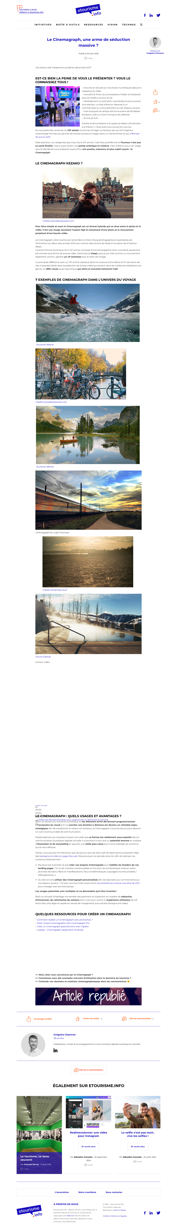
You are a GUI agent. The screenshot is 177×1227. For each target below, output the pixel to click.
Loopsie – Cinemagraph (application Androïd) (60, 930)
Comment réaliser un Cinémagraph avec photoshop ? (65, 920)
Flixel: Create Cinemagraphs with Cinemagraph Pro (63, 923)
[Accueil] (89, 5)
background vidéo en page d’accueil (58, 856)
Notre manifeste (87, 1192)
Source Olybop (43, 656)
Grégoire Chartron (65, 1034)
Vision (113, 24)
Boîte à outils (68, 24)
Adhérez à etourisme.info (31, 12)
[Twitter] (158, 15)
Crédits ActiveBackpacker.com (58, 221)
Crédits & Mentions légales (115, 1216)
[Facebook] (145, 15)
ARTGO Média (119, 1210)
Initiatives (43, 24)
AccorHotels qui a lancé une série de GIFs (118, 883)
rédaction (70, 1215)
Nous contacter (114, 1192)
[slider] (72, 820)
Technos (129, 24)
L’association (62, 1192)
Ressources (93, 24)
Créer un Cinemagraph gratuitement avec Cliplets (63, 926)
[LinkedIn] (151, 15)
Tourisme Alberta (45, 344)
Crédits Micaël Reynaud (55, 590)
